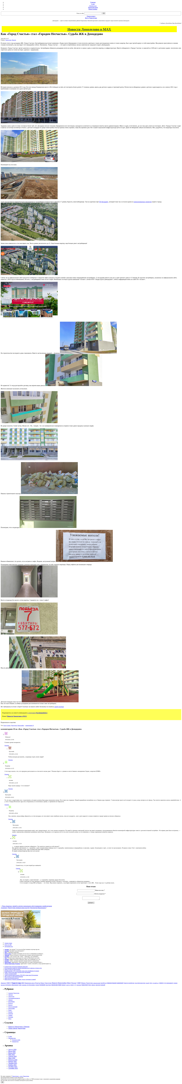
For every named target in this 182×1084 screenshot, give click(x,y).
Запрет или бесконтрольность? (12, 978)
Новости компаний (12, 1006)
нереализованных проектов (143, 202)
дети (150, 983)
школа (93, 985)
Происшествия (93, 7)
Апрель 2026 (12, 1056)
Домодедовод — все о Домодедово (20, 1076)
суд (75, 985)
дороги (161, 983)
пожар (37, 985)
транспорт (84, 985)
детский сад (155, 983)
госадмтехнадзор (140, 983)
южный (103, 985)
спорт (72, 985)
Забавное (10, 1000)
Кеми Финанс (11, 1001)
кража (175, 983)
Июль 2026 (11, 1051)
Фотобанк (10, 1017)
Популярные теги (9, 946)
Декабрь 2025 (12, 1063)
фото (89, 985)
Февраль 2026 (12, 1060)
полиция (42, 985)
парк (20, 985)
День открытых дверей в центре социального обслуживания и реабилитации (27, 906)
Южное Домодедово (87, 983)
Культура (37, 983)
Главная (92, 2)
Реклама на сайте (16, 1040)
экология (97, 985)
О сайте (93, 4)
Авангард (3, 983)
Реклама (10, 1012)
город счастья (59, 706)
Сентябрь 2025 (13, 1068)
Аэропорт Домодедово (13, 993)
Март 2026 (11, 1058)
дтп (165, 983)
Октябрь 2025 (12, 1066)
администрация (111, 983)
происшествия (56, 985)
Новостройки (93, 9)
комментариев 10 (29, 725)
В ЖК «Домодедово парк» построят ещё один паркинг (18, 972)
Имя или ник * (100, 890)
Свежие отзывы (8, 943)
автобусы (103, 983)
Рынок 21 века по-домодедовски (12, 969)
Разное (10, 1010)
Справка (10, 1015)
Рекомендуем (15, 1041)
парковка (24, 985)
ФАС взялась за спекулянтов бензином (14, 976)
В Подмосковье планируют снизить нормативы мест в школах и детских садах (23, 968)
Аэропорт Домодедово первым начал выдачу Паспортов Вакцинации (23, 908)
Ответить (7, 745)
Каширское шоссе (30, 983)
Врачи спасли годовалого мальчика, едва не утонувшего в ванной (20, 979)
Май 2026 (11, 1054)
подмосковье (31, 985)
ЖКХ (22, 983)
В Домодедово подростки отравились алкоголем (16, 966)
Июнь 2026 (12, 1053)
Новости (14, 40)
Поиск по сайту (80, 13)
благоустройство (129, 983)
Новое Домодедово (46, 983)
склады (68, 985)
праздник (48, 985)
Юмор (9, 1018)
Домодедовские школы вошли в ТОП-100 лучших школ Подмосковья (21, 975)
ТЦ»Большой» (103, 202)
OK (2, 1082)
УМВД (79, 983)
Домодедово (8, 40)
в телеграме (37, 713)
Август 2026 (12, 1049)
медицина (8, 985)
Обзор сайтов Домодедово (16, 1028)
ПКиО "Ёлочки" (72, 983)
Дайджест (10, 994)
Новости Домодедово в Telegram (18, 1026)
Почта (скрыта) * (100, 894)
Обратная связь (93, 6)
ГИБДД (9, 983)
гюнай (147, 983)
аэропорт (120, 983)
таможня (78, 985)
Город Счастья (7, 725)
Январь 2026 (12, 1061)
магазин (3, 985)
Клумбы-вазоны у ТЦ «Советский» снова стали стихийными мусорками (22, 971)
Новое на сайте (8, 944)
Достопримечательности (14, 998)
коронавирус (170, 983)
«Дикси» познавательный (10, 973)
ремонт (64, 985)
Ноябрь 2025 (12, 1065)
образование (14, 985)
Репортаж (10, 1013)
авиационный (96, 983)
